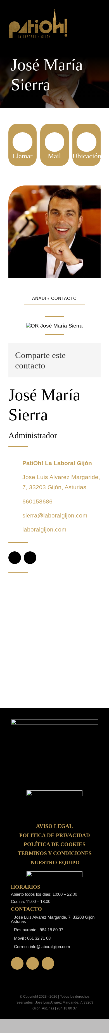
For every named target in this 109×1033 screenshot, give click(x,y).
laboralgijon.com (44, 529)
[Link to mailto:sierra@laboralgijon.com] (54, 142)
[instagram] (30, 557)
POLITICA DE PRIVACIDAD (54, 835)
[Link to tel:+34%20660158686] (22, 142)
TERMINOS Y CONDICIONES (55, 853)
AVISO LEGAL (54, 826)
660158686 (37, 501)
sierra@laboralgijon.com (54, 515)
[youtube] (48, 963)
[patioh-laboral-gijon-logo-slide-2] (54, 793)
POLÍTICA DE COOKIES (55, 844)
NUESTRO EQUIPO (55, 862)
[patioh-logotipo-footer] (38, 11)
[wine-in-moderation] (54, 874)
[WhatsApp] (89, 360)
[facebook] (14, 557)
